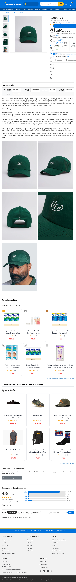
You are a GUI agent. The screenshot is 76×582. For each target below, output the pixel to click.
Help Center (37, 530)
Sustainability (5, 551)
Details (68, 56)
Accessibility (55, 548)
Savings (24, 9)
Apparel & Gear (20, 13)
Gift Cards (30, 551)
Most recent (12, 512)
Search (71, 512)
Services (17, 9)
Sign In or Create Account (21, 530)
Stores (29, 542)
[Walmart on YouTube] (48, 571)
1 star (26, 500)
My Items (72, 9)
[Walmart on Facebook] (41, 571)
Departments (9, 9)
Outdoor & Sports (10, 13)
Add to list (59, 60)
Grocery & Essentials (34, 9)
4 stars (25, 494)
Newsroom (5, 545)
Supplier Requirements (8, 553)
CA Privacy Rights (7, 567)
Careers (65, 9)
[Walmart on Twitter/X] (44, 571)
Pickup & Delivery (47, 9)
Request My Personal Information (11, 569)
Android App (43, 564)
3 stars (25, 496)
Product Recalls (56, 551)
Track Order (49, 530)
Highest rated (24, 512)
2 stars (25, 498)
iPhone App (43, 561)
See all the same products (66, 463)
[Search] (61, 4)
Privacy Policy (6, 564)
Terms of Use (5, 561)
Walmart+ (30, 548)
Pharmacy (57, 9)
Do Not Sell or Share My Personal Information (14, 572)
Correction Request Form (12, 478)
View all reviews (8, 506)
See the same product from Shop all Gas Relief (60, 378)
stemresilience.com (71, 54)
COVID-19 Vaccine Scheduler (60, 540)
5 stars (25, 492)
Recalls (54, 545)
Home (3, 13)
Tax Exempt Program (58, 553)
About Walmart (6, 540)
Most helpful (35, 512)
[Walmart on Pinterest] (51, 571)
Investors (4, 548)
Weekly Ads (61, 530)
